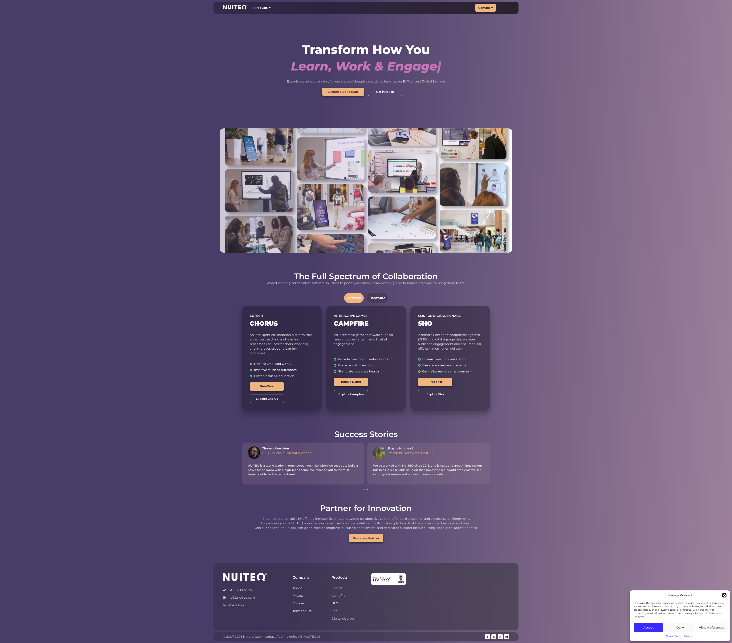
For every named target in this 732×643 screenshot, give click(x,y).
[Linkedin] (506, 636)
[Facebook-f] (487, 636)
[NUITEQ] (245, 577)
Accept (648, 627)
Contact (484, 8)
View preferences (711, 627)
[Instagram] (500, 636)
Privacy (688, 636)
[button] (724, 595)
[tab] (354, 298)
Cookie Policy (674, 636)
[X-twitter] (493, 636)
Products (261, 8)
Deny (680, 627)
